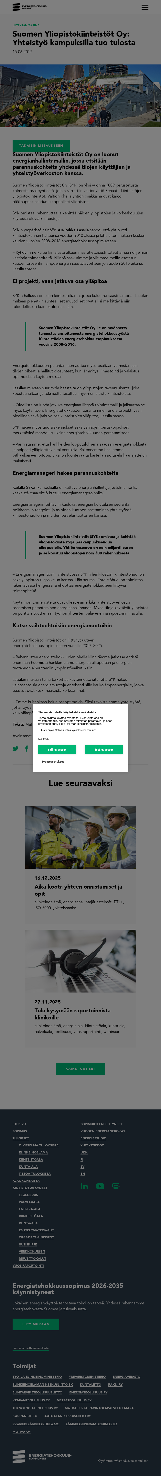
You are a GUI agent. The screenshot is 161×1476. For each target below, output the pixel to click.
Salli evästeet (57, 749)
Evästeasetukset (52, 761)
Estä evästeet (103, 749)
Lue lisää (43, 738)
